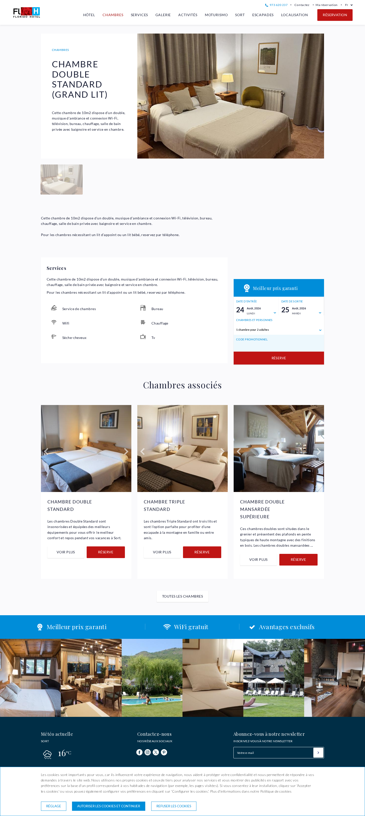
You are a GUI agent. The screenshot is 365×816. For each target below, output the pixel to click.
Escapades (263, 15)
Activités (187, 15)
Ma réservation (327, 5)
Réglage (53, 806)
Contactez (302, 5)
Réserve (279, 358)
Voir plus (66, 552)
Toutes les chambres (182, 596)
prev (28, 488)
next (337, 488)
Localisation (294, 15)
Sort (240, 15)
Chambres (113, 15)
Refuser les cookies (173, 806)
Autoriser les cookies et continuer (108, 806)
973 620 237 (278, 5)
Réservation (335, 15)
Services (139, 15)
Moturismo (216, 15)
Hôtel (89, 15)
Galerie (163, 15)
